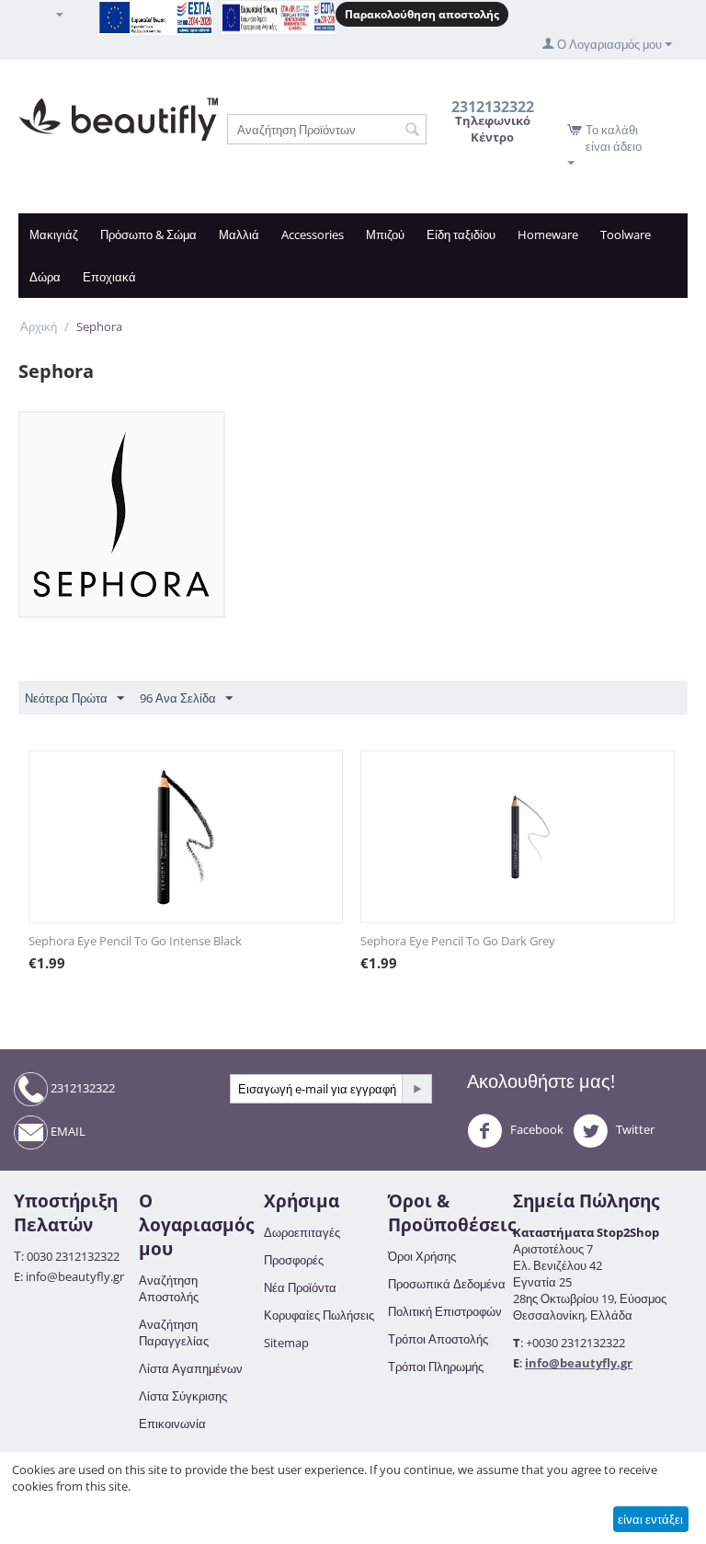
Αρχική (38, 326)
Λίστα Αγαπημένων (191, 1368)
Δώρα (45, 277)
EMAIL (66, 1131)
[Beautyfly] (118, 117)
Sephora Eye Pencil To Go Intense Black (135, 940)
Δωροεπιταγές (302, 1232)
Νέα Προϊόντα (300, 1287)
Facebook (535, 1129)
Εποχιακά (109, 277)
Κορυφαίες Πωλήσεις (319, 1315)
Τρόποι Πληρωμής (436, 1366)
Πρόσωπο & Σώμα (148, 234)
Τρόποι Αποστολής (438, 1339)
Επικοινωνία (172, 1423)
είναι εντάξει (650, 1519)
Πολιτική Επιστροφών (445, 1311)
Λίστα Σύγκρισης (183, 1396)
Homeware (548, 234)
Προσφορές (294, 1260)
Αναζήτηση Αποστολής (169, 1288)
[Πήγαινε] (416, 1089)
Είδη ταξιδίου (461, 234)
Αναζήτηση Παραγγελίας (174, 1332)
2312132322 (81, 1088)
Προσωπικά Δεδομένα (447, 1283)
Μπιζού (385, 234)
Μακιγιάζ (53, 234)
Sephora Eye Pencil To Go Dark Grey (457, 940)
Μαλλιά (239, 234)
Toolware (625, 234)
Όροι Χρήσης (422, 1256)
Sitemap (286, 1342)
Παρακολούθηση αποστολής (422, 14)
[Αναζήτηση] (413, 131)
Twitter (634, 1129)
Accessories (312, 234)
